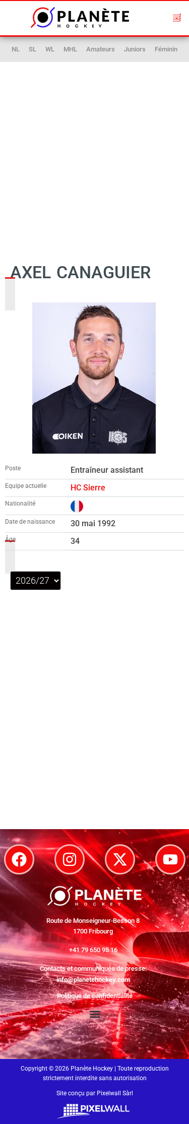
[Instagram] (69, 859)
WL (49, 49)
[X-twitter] (120, 859)
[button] (176, 17)
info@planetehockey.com (93, 979)
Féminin (166, 49)
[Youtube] (170, 859)
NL (16, 49)
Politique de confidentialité (95, 996)
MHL (70, 49)
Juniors (135, 49)
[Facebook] (19, 859)
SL (32, 49)
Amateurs (100, 49)
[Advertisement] (94, 152)
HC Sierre (88, 487)
